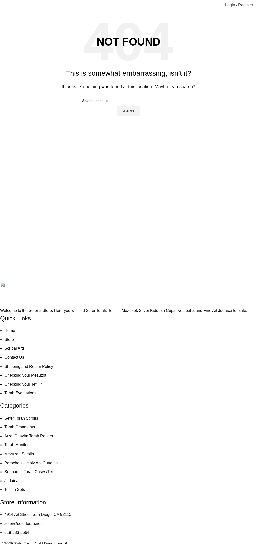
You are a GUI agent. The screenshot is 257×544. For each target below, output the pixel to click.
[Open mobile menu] (5, 5)
